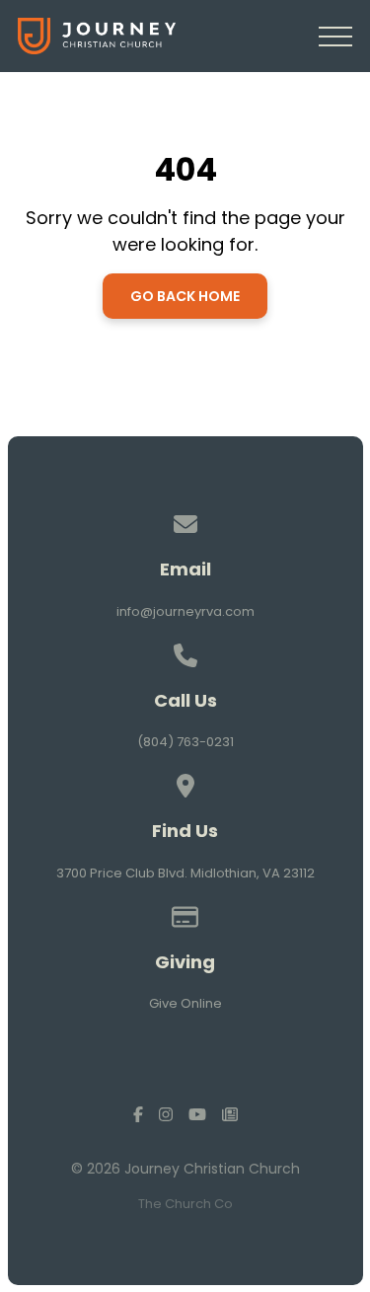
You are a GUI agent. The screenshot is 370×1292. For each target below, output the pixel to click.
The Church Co (185, 1203)
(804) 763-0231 (185, 741)
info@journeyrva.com (185, 611)
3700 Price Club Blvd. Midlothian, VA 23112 (185, 873)
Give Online (185, 1003)
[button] (335, 36)
